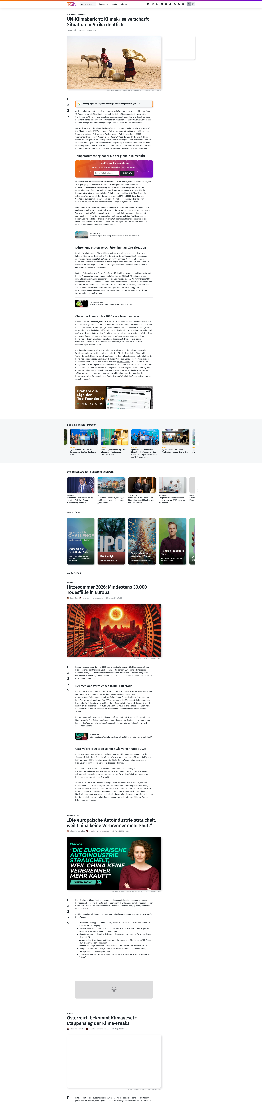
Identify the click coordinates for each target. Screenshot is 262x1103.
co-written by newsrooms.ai (92, 598)
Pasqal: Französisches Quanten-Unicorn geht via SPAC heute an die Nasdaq (172, 500)
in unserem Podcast (90, 794)
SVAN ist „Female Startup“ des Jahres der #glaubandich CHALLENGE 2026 (113, 452)
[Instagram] (157, 4)
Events (114, 4)
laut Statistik (104, 120)
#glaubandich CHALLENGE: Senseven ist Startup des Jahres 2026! (83, 452)
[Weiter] (197, 443)
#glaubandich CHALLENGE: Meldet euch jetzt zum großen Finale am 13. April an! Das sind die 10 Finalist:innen (144, 453)
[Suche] (183, 4)
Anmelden (127, 173)
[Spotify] (175, 4)
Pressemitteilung (105, 137)
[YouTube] (166, 4)
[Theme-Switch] (191, 4)
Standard (96, 670)
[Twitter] (153, 4)
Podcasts (123, 4)
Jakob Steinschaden (77, 831)
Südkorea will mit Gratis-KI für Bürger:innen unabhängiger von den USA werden (141, 500)
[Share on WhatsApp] (68, 116)
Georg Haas (74, 598)
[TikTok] (170, 4)
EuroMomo (129, 670)
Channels (101, 4)
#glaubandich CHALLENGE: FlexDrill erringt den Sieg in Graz (175, 450)
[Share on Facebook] (68, 99)
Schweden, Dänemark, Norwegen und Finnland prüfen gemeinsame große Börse (111, 500)
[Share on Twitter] (68, 105)
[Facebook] (148, 4)
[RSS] (179, 4)
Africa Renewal (123, 362)
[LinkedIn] (162, 4)
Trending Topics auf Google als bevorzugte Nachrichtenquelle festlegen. (109, 104)
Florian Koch (71, 30)
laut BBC (89, 213)
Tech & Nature (86, 4)
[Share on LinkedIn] (68, 110)
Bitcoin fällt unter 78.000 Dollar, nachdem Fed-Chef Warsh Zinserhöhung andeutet (80, 500)
